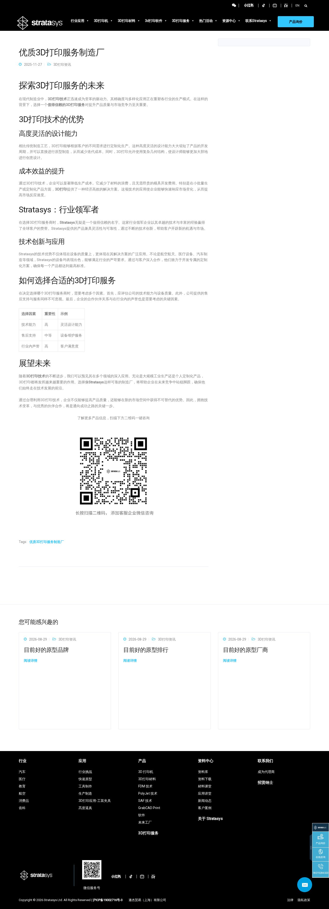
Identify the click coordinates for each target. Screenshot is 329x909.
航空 (22, 793)
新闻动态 (204, 801)
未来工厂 (145, 822)
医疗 (22, 779)
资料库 (203, 772)
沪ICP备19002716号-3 (108, 900)
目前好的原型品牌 (46, 650)
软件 (141, 815)
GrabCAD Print (149, 808)
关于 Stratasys (210, 818)
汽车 (22, 772)
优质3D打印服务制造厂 (46, 542)
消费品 (24, 801)
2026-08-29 (38, 639)
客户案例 (204, 808)
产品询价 (296, 22)
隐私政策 (304, 900)
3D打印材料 (126, 21)
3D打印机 (101, 21)
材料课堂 (204, 786)
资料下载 (204, 779)
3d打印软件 (153, 21)
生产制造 (85, 793)
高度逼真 (85, 808)
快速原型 (85, 779)
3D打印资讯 (62, 64)
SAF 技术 (145, 801)
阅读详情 (30, 660)
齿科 (22, 808)
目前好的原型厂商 (245, 650)
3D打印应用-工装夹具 (95, 801)
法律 (290, 900)
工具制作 (85, 786)
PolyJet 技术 (147, 793)
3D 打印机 (145, 772)
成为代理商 (266, 772)
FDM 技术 (145, 786)
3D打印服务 (181, 21)
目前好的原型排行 (145, 650)
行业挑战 (85, 772)
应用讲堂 (204, 793)
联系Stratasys (256, 21)
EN (297, 5)
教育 (22, 786)
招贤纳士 (265, 782)
